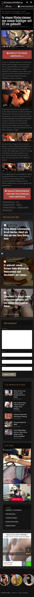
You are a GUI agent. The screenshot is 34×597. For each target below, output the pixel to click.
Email (4, 358)
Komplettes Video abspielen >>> (17, 54)
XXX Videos (8, 11)
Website (4, 365)
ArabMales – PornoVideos (13, 510)
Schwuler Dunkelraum (9, 207)
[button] (9, 85)
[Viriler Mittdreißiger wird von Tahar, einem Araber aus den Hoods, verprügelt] (8, 432)
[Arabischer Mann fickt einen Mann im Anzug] (8, 416)
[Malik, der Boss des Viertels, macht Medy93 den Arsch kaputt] (8, 392)
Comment (4, 328)
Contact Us (14, 592)
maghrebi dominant (8, 205)
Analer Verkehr (16, 11)
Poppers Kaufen (10, 525)
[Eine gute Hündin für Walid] (8, 424)
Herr (17, 202)
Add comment (16, 26)
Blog (3, 11)
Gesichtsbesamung (8, 202)
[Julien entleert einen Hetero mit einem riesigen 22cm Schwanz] (8, 404)
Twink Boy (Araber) (11, 518)
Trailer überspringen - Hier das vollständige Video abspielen (17, 194)
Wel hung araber (7, 210)
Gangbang (10, 292)
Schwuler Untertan (23, 207)
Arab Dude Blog (10, 514)
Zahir (9, 6)
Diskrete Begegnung (26, 6)
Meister (19, 205)
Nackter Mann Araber (12, 522)
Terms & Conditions (23, 592)
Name (4, 351)
